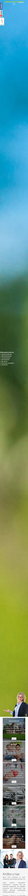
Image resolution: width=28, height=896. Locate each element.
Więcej (14, 738)
